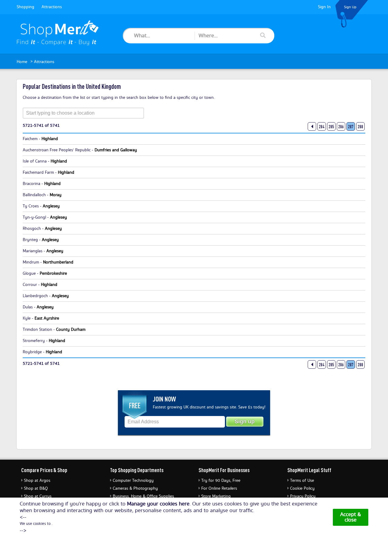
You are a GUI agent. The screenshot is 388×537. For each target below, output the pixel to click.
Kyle (27, 318)
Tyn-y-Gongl (34, 217)
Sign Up (350, 7)
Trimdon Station (37, 330)
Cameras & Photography (135, 488)
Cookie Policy (302, 488)
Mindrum (31, 262)
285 (331, 126)
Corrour (30, 285)
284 (321, 126)
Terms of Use (302, 481)
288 (360, 126)
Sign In (324, 7)
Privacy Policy (303, 496)
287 (350, 126)
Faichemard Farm (38, 172)
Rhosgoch (32, 229)
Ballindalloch (34, 195)
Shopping (25, 7)
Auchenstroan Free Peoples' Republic (57, 150)
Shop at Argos (37, 481)
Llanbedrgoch (35, 296)
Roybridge (32, 352)
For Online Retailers (219, 488)
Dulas (28, 307)
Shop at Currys (38, 496)
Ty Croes (31, 206)
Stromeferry (34, 341)
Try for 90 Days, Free (220, 481)
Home (22, 62)
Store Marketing (216, 496)
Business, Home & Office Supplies (143, 496)
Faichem (30, 139)
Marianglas (32, 251)
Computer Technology (133, 481)
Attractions (52, 7)
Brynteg (30, 240)
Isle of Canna (35, 161)
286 (341, 126)
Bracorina (31, 184)
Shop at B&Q (36, 488)
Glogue (29, 273)
